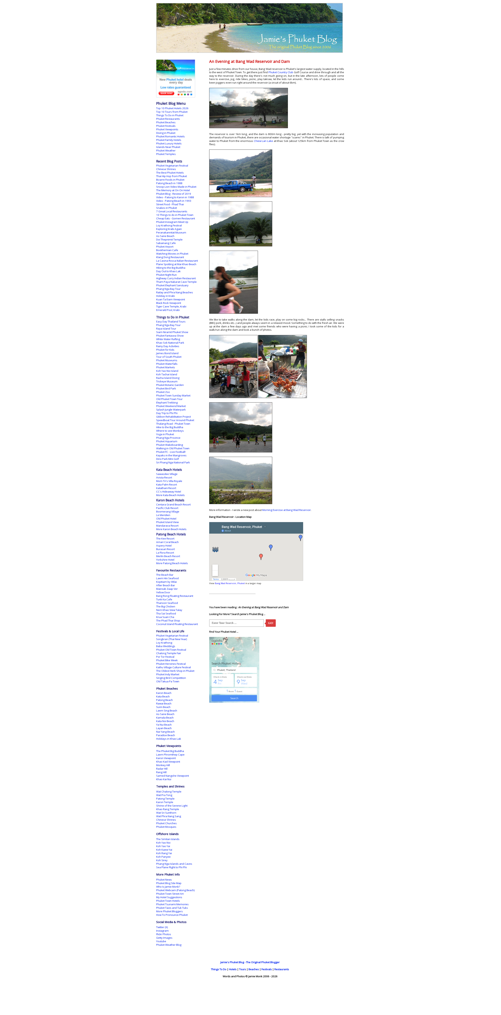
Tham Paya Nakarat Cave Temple (176, 282)
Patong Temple (165, 798)
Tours (242, 969)
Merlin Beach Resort (168, 556)
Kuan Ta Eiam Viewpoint (170, 299)
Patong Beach (164, 700)
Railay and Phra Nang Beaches (174, 292)
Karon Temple (164, 802)
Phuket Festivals (166, 126)
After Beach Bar (165, 585)
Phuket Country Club (281, 72)
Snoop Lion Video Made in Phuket (176, 186)
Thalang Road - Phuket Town (173, 423)
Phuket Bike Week (167, 660)
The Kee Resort (165, 538)
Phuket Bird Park (166, 388)
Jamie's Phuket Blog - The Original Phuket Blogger (250, 962)
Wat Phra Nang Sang (168, 816)
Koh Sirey (162, 860)
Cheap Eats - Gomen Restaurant (175, 218)
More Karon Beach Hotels (171, 529)
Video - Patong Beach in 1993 (173, 201)
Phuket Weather (166, 150)
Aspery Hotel (164, 545)
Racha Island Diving (167, 378)
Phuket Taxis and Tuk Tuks (172, 908)
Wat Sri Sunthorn (166, 812)
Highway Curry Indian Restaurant (176, 278)
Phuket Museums (166, 360)
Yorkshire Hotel (165, 559)
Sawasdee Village (167, 474)
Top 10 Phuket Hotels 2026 (172, 108)
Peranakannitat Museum (171, 232)
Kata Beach (163, 696)
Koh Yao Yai (163, 846)
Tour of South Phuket (168, 356)
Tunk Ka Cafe (164, 599)
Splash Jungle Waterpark (171, 409)
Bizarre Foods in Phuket (170, 179)
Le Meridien (163, 515)
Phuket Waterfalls (167, 364)
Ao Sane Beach (165, 236)
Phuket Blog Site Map (168, 883)
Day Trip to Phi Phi (167, 413)
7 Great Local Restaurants (171, 211)
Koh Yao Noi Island (167, 371)
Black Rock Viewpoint (168, 303)
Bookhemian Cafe (167, 250)
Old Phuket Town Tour (169, 399)
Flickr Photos (163, 934)
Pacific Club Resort (167, 508)
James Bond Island (167, 353)
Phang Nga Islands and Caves (174, 863)
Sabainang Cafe (166, 243)
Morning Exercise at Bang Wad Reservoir (286, 510)
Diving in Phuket (165, 133)
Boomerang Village (167, 511)
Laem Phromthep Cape (170, 754)
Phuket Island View (167, 522)
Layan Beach (164, 728)
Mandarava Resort (167, 525)
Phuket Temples (166, 154)
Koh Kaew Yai (164, 849)
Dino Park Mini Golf (167, 459)
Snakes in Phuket (166, 208)
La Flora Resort (165, 552)
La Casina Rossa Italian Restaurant (177, 260)
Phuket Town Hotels (168, 900)
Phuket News (164, 879)
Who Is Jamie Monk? (168, 886)
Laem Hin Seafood (167, 578)
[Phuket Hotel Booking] (175, 96)
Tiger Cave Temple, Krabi (171, 306)
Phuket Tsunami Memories (172, 904)
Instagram (162, 930)
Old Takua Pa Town (167, 681)
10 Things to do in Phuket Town (174, 215)
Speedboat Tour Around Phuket (175, 420)
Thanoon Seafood (167, 603)
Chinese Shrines (166, 169)
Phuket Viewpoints (167, 129)
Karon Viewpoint (166, 758)
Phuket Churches (166, 823)
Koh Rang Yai (164, 853)
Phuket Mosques (166, 827)
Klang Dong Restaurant (170, 257)
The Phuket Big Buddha (170, 751)
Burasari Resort (165, 549)
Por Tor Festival (165, 656)
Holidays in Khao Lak (168, 738)
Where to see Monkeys (170, 430)
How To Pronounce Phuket (172, 915)
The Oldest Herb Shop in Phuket (175, 671)
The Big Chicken (165, 606)
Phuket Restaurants (168, 119)
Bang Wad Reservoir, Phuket (230, 583)
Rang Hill (161, 772)
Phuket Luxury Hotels (169, 143)
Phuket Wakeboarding (169, 445)
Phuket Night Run (166, 274)
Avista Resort (164, 477)
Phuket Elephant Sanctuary (172, 285)
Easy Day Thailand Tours (171, 321)
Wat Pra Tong (164, 795)
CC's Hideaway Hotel (168, 491)
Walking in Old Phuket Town (172, 448)
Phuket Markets (165, 367)
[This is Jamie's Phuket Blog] (249, 52)
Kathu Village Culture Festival (173, 667)
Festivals (266, 969)
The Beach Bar (164, 574)
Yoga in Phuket (165, 434)
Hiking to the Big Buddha (170, 267)
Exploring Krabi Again (169, 229)
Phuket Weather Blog (168, 945)
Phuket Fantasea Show (170, 335)
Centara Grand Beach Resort (173, 504)
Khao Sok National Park (170, 342)
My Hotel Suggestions (169, 897)
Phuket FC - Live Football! (171, 452)
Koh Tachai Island (166, 374)
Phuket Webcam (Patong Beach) (175, 890)
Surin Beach (163, 707)
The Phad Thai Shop (168, 620)
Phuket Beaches (166, 122)
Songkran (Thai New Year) (171, 639)
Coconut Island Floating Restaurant (177, 624)
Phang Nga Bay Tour (168, 289)
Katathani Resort (166, 488)
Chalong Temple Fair (168, 653)
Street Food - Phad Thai (170, 204)
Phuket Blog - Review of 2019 (173, 193)
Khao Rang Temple (167, 809)
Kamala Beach (165, 717)
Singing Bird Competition (171, 678)
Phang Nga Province (168, 438)
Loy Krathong (164, 642)
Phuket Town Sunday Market (173, 395)
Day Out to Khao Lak (168, 271)
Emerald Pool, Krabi (168, 310)
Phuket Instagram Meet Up (172, 222)
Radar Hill (162, 768)
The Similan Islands (167, 839)
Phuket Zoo (163, 392)
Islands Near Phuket (168, 147)
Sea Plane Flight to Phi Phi (171, 867)
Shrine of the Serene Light (171, 805)
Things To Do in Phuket (169, 115)
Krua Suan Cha (165, 617)
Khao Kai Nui (163, 779)
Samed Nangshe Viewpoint (172, 775)
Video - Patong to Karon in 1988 (175, 197)
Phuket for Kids (165, 349)
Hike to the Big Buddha (169, 427)
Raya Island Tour (166, 328)
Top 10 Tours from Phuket (171, 111)
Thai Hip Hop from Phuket (171, 176)
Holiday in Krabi (165, 296)
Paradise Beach (165, 735)
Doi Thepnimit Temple (169, 239)
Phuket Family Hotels (168, 140)
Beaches (254, 969)
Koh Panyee (163, 856)
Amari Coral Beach (167, 542)
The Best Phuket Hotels (170, 172)
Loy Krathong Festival (169, 225)
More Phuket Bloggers (169, 911)
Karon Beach (163, 693)
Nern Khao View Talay (169, 610)
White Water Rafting (168, 339)
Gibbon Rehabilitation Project (173, 416)
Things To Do (218, 969)
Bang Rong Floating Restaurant (174, 596)
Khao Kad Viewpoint (168, 761)
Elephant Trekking (167, 402)
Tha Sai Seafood (166, 613)
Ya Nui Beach (164, 724)
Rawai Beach (163, 703)
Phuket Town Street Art (170, 893)
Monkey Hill (163, 765)
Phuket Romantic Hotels (170, 136)
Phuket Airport (164, 246)
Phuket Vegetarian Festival (172, 165)
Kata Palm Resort (166, 484)
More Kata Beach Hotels (170, 495)
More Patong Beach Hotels (172, 563)
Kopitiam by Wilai (166, 582)
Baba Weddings (165, 646)
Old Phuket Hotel (166, 518)
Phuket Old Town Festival (171, 649)
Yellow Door (163, 592)
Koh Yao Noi (163, 842)
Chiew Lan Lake (263, 141)
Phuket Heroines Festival (171, 664)
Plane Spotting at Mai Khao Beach (176, 264)
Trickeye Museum (167, 381)
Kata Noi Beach (165, 721)
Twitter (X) (162, 927)
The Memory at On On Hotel (173, 190)
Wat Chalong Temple (168, 791)
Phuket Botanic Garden (170, 385)
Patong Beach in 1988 (169, 183)
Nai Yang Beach (165, 731)
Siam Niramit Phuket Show (172, 332)
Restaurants (281, 969)
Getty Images (164, 937)
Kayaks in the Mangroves (171, 455)
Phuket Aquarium (166, 441)
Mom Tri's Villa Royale (169, 481)
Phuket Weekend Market (171, 406)
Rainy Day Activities (167, 346)
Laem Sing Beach (166, 710)
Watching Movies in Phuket (172, 253)
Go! (270, 623)
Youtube (161, 941)
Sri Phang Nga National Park (173, 462)
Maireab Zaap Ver (167, 589)
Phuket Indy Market (167, 674)
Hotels (233, 969)
